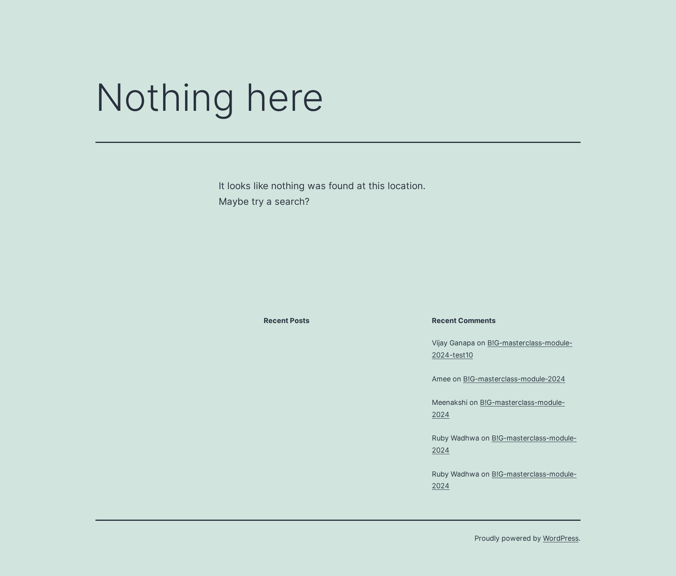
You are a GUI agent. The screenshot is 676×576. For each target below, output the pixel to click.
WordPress (561, 538)
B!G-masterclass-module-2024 (514, 379)
